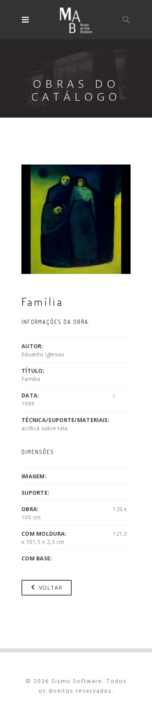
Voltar (49, 587)
